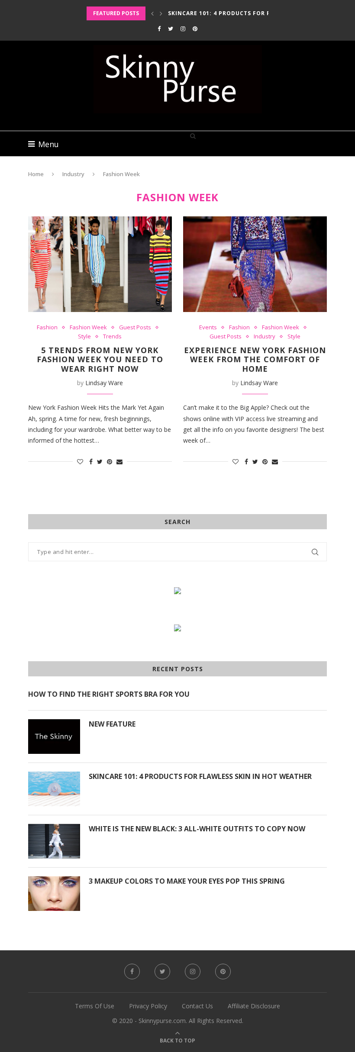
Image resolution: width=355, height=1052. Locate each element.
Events (208, 327)
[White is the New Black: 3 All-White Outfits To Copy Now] (54, 841)
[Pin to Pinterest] (109, 461)
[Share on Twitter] (100, 461)
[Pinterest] (195, 28)
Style (84, 336)
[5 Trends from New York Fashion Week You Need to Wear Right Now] (100, 264)
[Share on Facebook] (91, 461)
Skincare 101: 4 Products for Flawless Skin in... (248, 13)
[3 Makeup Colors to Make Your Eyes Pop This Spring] (54, 893)
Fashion (47, 327)
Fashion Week (88, 327)
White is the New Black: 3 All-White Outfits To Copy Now (197, 828)
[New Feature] (54, 736)
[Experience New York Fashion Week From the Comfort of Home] (255, 264)
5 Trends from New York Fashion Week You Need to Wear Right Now (100, 359)
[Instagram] (183, 28)
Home (36, 174)
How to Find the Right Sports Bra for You (109, 694)
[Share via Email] (119, 461)
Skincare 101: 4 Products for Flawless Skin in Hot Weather (200, 776)
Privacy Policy (148, 1006)
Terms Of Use (94, 1006)
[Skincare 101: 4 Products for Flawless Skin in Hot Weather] (54, 789)
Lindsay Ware (104, 383)
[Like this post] (80, 461)
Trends (112, 336)
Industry (73, 174)
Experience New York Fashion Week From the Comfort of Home (255, 359)
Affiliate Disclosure (254, 1006)
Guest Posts (135, 327)
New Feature (112, 724)
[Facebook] (159, 28)
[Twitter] (170, 28)
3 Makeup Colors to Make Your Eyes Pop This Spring (187, 881)
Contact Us (197, 1006)
